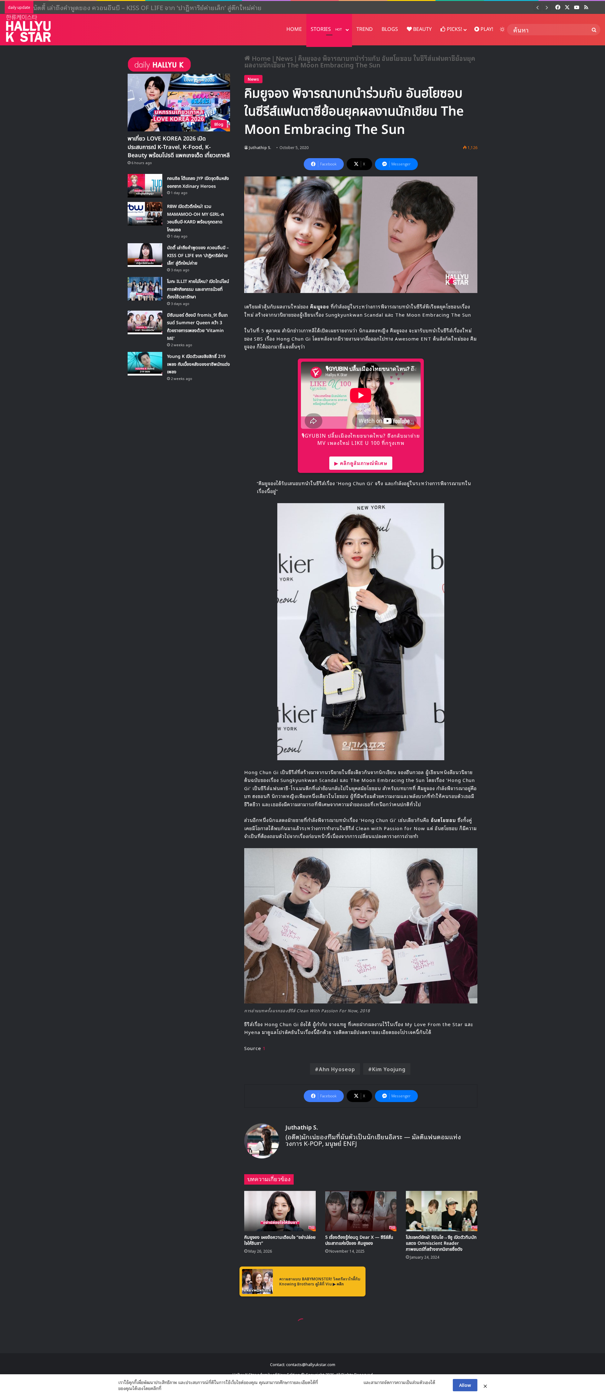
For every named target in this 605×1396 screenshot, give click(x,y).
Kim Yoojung (389, 1069)
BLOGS (390, 29)
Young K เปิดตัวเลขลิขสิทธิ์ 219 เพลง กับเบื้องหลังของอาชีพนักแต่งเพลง (198, 364)
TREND (364, 29)
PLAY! (486, 29)
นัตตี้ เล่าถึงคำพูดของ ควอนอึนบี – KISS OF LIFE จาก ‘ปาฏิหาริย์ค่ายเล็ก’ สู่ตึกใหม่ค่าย (198, 255)
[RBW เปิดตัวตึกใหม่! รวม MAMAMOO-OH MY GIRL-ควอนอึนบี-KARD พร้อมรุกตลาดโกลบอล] (145, 214)
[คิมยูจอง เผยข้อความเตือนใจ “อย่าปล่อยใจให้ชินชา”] (280, 1211)
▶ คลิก (338, 1284)
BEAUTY (422, 29)
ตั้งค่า (168, 1388)
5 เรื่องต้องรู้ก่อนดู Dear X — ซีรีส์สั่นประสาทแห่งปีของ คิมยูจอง (359, 1240)
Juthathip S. (260, 147)
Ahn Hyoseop (337, 1069)
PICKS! (454, 29)
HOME (294, 29)
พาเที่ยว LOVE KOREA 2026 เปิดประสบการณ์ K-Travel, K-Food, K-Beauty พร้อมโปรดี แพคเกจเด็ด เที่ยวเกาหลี (179, 147)
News (284, 58)
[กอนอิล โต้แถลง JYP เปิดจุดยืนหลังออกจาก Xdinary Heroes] (145, 186)
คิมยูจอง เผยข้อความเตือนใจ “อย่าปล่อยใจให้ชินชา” (279, 1240)
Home (260, 58)
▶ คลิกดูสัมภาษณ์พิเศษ (360, 463)
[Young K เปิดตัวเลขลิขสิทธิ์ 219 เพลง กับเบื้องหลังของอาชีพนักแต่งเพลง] (145, 364)
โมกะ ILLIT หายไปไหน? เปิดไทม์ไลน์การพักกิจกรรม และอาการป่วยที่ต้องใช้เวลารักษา (150, 7)
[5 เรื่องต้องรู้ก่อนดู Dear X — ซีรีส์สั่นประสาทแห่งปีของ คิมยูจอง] (361, 1211)
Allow (465, 1384)
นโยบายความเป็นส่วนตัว (341, 1382)
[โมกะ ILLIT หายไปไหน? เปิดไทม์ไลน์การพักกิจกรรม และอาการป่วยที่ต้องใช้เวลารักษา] (145, 289)
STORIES (326, 29)
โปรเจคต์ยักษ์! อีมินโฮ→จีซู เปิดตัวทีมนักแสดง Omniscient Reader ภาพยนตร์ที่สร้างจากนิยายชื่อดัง (441, 1243)
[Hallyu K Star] (28, 28)
